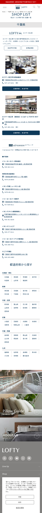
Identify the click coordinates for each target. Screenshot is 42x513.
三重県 (26, 325)
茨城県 (16, 291)
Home (4, 11)
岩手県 (34, 277)
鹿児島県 (26, 356)
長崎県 (25, 352)
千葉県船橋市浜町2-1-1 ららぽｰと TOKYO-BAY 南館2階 (22, 123)
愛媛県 (34, 338)
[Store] (21, 382)
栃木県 (25, 291)
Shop (4, 474)
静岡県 (34, 308)
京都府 (16, 321)
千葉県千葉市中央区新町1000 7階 (16, 254)
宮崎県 (16, 356)
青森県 (16, 277)
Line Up (5, 466)
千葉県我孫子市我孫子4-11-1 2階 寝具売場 (18, 202)
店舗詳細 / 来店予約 (20, 88)
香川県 (25, 338)
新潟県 (6, 304)
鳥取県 (16, 335)
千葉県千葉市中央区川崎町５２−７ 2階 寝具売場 (21, 242)
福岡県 (6, 352)
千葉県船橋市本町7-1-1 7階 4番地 (15, 177)
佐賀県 (16, 352)
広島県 (34, 335)
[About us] (21, 429)
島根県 (6, 335)
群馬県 (34, 291)
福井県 (34, 304)
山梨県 (6, 308)
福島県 (25, 280)
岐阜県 (25, 308)
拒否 (19, 502)
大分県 (6, 356)
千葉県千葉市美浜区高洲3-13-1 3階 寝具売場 (19, 229)
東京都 (6, 291)
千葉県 (16, 294)
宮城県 (25, 277)
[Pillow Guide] (21, 406)
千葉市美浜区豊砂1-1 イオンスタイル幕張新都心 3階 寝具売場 (21, 215)
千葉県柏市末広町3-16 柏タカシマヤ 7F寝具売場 (21, 80)
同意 (19, 497)
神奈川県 (26, 294)
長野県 (16, 308)
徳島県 (16, 338)
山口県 (6, 338)
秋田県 (6, 280)
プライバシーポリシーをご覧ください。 (20, 490)
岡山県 (25, 335)
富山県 (16, 304)
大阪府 (6, 321)
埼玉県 (6, 294)
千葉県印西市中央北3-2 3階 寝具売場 (17, 189)
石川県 (25, 304)
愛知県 (6, 311)
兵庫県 (25, 321)
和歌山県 (17, 325)
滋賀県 (6, 325)
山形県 (16, 280)
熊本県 (34, 352)
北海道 (6, 277)
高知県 (6, 342)
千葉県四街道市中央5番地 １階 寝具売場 (18, 164)
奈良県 (34, 321)
